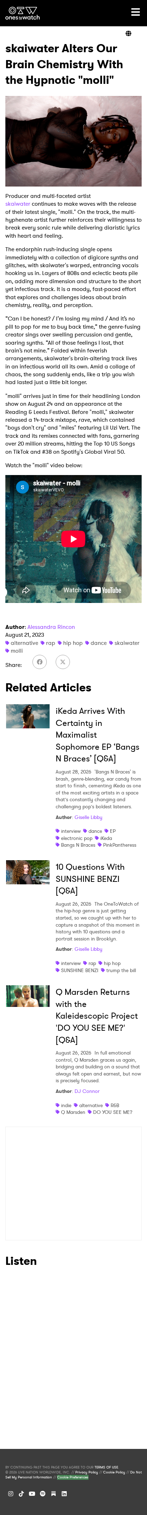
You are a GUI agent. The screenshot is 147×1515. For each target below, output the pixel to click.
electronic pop (76, 838)
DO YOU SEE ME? (112, 1112)
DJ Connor (87, 1091)
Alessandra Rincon (51, 627)
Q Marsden (73, 1112)
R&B (115, 1105)
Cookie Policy (114, 1472)
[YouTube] (32, 1493)
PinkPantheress (119, 844)
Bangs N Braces (78, 844)
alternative (24, 643)
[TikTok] (21, 1493)
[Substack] (53, 1493)
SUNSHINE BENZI (79, 970)
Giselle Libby (88, 817)
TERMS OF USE (106, 1467)
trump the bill (121, 970)
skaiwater (17, 204)
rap (50, 643)
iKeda (106, 838)
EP (113, 831)
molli (17, 651)
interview (71, 831)
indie (66, 1105)
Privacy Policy (86, 1472)
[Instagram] (10, 1493)
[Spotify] (42, 1493)
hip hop (73, 643)
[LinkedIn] (64, 1493)
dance (99, 643)
